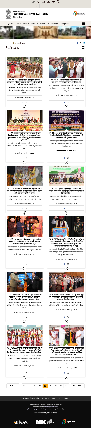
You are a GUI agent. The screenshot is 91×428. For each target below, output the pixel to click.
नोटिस (14, 43)
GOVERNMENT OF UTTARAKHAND (50, 6)
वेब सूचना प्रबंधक (63, 398)
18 (45, 386)
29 (74, 386)
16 (35, 386)
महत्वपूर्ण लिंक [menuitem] (65, 24)
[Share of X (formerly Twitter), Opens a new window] (80, 43)
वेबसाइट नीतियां (35, 398)
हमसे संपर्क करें (46, 398)
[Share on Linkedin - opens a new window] (84, 43)
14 (24, 386)
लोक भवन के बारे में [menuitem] (22, 24)
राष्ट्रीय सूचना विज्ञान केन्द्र (50, 407)
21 (61, 386)
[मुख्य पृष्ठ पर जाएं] (33, 2)
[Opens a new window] (23, 102)
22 (66, 386)
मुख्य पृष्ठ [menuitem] (10, 24)
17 (40, 386)
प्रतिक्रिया (26, 398)
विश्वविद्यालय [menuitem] (43, 24)
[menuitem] (38, 2)
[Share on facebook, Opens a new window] (77, 43)
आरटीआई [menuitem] (54, 24)
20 (55, 386)
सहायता (54, 398)
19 (50, 386)
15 (29, 386)
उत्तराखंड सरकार (34, 6)
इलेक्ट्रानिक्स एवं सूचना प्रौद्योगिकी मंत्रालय (37, 409)
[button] (83, 48)
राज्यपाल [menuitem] (33, 24)
